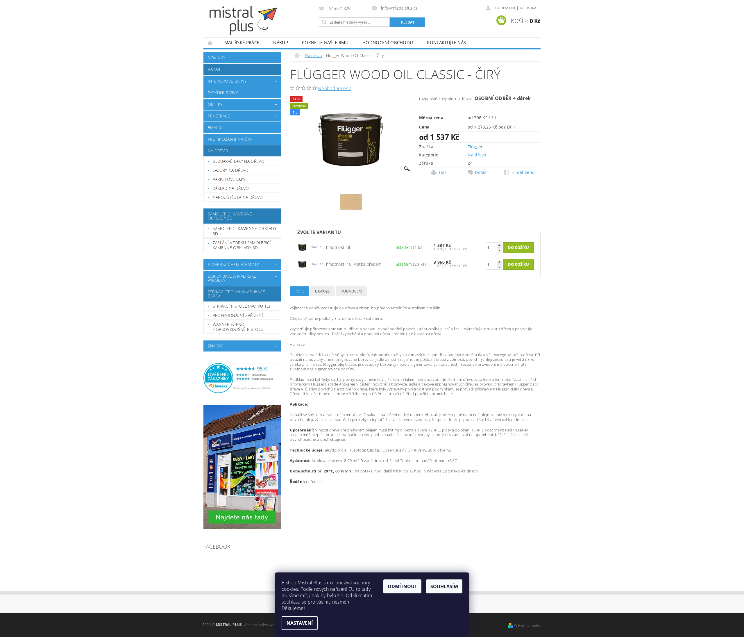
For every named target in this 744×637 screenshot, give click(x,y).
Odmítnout (402, 586)
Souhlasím (444, 586)
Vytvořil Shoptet (527, 625)
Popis (299, 291)
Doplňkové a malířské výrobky (232, 278)
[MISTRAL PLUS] (243, 20)
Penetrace (219, 116)
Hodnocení (351, 291)
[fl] (302, 247)
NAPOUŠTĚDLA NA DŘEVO (238, 197)
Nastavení (300, 623)
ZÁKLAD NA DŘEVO (231, 188)
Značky (215, 346)
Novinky (216, 57)
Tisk (442, 172)
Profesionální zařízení (238, 315)
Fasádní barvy (223, 92)
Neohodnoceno (334, 88)
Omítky (215, 104)
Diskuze (322, 291)
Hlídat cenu (523, 172)
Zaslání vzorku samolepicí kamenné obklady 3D (242, 245)
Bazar (214, 69)
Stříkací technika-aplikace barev (236, 294)
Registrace (530, 8)
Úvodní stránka (210, 43)
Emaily (215, 127)
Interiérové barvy (227, 81)
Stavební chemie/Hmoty (233, 264)
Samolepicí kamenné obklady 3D (230, 216)
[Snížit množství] (499, 250)
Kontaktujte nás (446, 42)
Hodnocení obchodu (387, 42)
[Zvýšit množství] (499, 245)
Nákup (280, 42)
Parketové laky (229, 179)
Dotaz (481, 172)
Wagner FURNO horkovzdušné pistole (238, 327)
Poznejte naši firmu (325, 42)
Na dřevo (218, 151)
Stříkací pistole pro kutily (242, 306)
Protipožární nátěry (230, 139)
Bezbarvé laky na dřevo (238, 161)
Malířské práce (241, 42)
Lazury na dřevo (231, 170)
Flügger (475, 146)
